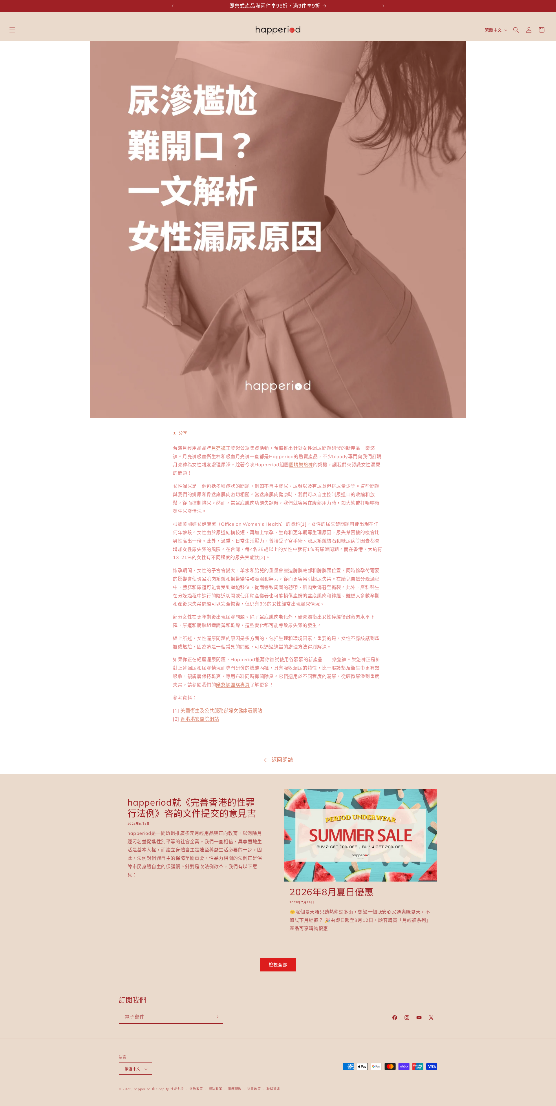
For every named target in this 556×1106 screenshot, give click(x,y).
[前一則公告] (172, 5)
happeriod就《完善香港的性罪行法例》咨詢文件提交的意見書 (191, 808)
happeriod (142, 1089)
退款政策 (196, 1089)
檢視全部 (278, 964)
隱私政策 (215, 1089)
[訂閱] (216, 1017)
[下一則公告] (383, 5)
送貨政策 (254, 1089)
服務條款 (235, 1089)
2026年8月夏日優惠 (332, 892)
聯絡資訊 (273, 1089)
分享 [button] (183, 433)
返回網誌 (282, 760)
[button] (12, 29)
